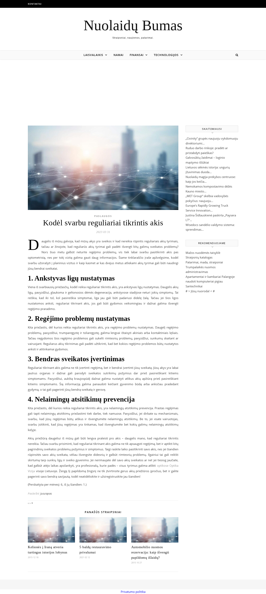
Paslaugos (103, 216)
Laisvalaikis (93, 55)
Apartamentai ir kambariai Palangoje (210, 277)
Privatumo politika (133, 592)
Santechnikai (194, 286)
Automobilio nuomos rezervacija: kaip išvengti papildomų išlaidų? (150, 552)
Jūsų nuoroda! (200, 291)
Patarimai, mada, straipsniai (204, 262)
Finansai (137, 55)
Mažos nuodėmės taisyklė (203, 253)
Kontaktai (34, 3)
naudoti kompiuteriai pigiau (204, 281)
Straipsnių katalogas (199, 257)
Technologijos (166, 55)
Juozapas (46, 493)
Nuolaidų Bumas (133, 25)
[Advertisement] (133, 88)
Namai (118, 55)
